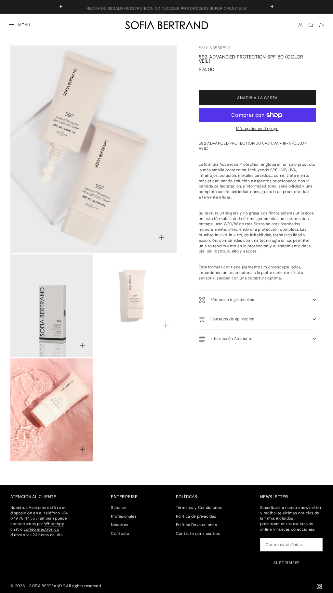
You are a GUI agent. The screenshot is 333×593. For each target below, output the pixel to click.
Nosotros (119, 524)
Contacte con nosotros (198, 533)
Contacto (120, 533)
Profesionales (124, 516)
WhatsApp (54, 523)
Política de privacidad (196, 516)
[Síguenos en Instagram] (319, 586)
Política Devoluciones (196, 524)
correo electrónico (41, 529)
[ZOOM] (161, 237)
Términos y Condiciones (199, 507)
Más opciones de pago (257, 128)
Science (119, 507)
